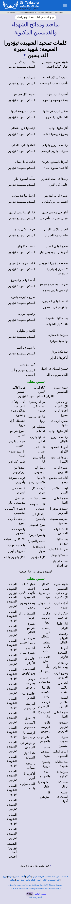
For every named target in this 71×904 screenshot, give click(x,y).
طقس (16, 877)
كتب (58, 880)
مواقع (12, 880)
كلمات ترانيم (30, 880)
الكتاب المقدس (62, 877)
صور (17, 880)
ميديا (22, 880)
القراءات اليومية (38, 877)
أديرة (38, 880)
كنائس (44, 880)
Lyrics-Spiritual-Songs (26, 12)
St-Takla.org (11, 12)
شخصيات (51, 880)
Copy (29, 893)
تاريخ (5, 877)
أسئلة (23, 877)
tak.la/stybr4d (35, 897)
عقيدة (10, 877)
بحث (53, 877)
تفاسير (48, 877)
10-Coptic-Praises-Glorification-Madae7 (50, 12)
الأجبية (28, 877)
